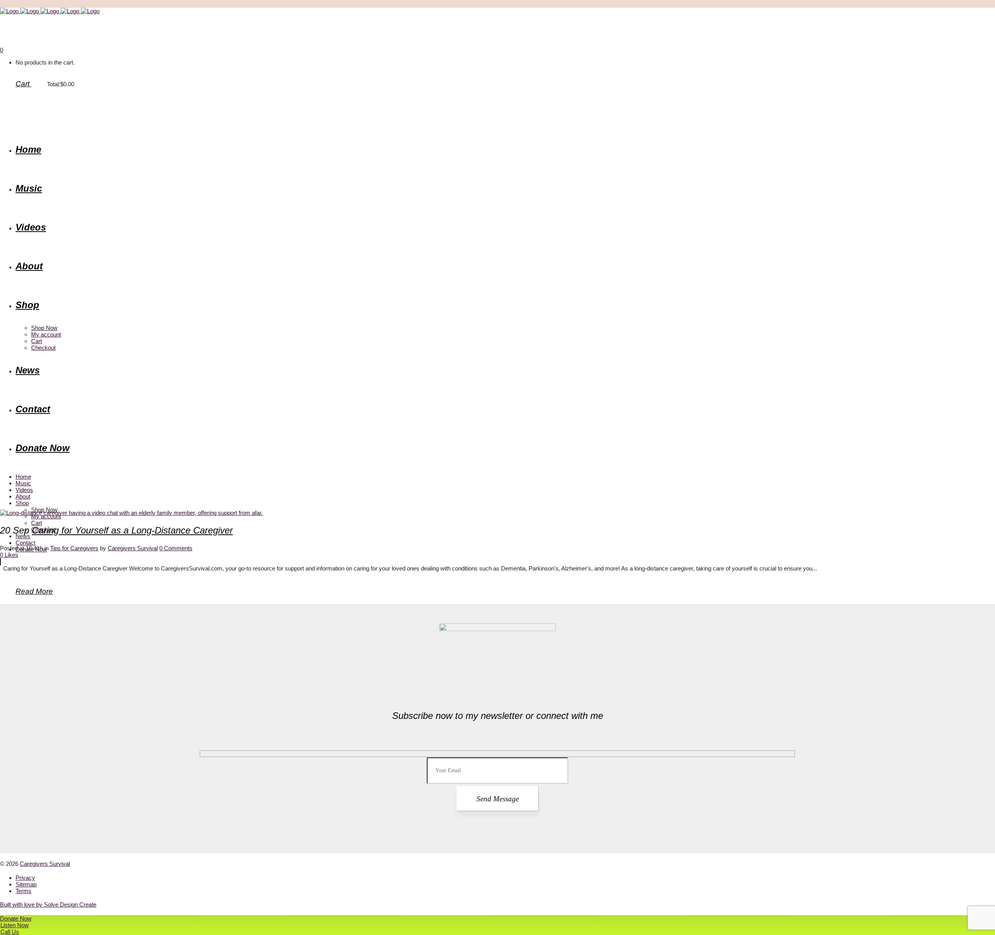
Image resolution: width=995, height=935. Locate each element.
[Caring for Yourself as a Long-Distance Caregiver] (131, 512)
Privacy (25, 877)
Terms (23, 891)
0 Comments (175, 548)
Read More (34, 591)
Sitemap (26, 884)
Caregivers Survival (133, 548)
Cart (23, 84)
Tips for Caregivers (74, 548)
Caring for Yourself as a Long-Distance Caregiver (132, 530)
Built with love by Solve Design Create (48, 904)
